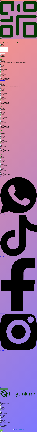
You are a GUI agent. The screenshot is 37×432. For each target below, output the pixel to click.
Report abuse (2, 387)
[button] (18, 370)
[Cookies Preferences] (1, 430)
